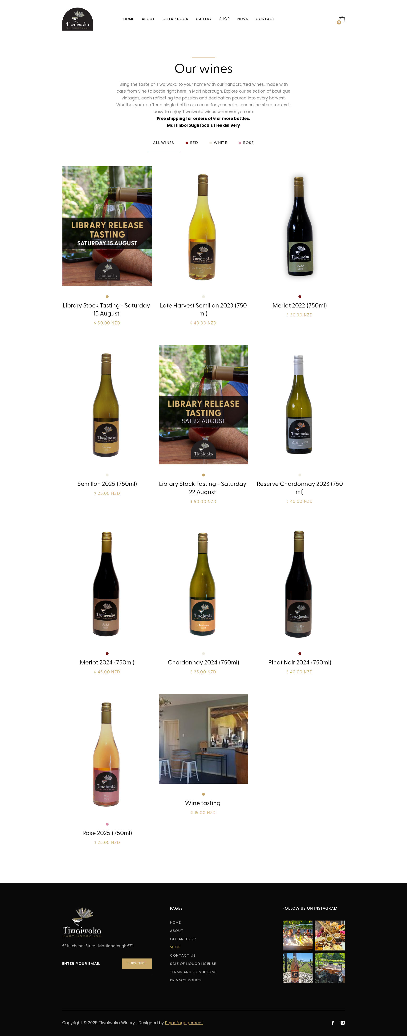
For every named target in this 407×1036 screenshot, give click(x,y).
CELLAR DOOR (175, 19)
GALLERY (204, 19)
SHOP (224, 19)
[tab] (163, 146)
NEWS (242, 19)
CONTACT (265, 19)
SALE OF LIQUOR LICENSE (193, 964)
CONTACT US (183, 956)
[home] (77, 19)
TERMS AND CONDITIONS (193, 972)
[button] (342, 19)
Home (128, 19)
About (148, 19)
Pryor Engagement (184, 1023)
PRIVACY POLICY (186, 980)
